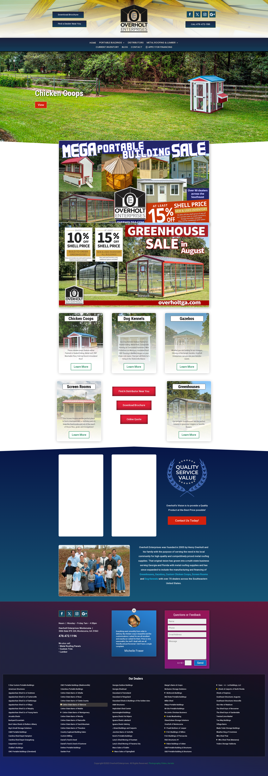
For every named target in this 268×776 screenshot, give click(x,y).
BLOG (125, 47)
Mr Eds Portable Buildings (174, 709)
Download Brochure (68, 14)
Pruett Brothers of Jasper (176, 728)
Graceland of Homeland (122, 693)
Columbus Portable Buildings (72, 689)
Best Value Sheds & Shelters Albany (23, 724)
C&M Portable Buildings (18, 732)
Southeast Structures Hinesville (228, 701)
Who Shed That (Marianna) (228, 740)
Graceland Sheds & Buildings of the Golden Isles (131, 701)
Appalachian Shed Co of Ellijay (20, 705)
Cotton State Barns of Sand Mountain (75, 724)
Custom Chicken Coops (178, 574)
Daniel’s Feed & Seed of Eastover (73, 744)
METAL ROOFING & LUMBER (161, 43)
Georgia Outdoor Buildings (123, 685)
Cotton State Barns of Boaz (71, 697)
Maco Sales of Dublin (121, 748)
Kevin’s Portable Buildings (122, 736)
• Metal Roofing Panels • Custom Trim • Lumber (70, 649)
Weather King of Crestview (226, 732)
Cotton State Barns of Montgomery (76, 713)
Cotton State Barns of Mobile (72, 709)
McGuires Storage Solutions (175, 689)
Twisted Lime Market (224, 716)
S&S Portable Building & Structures (178, 752)
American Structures (17, 689)
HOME (93, 43)
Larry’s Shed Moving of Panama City (126, 744)
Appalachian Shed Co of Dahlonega (22, 701)
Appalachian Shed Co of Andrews (22, 693)
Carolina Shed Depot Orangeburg (21, 740)
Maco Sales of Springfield (124, 752)
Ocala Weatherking (174, 716)
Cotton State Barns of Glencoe (74, 705)
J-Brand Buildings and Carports (125, 728)
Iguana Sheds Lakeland (122, 720)
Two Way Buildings (223, 720)
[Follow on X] (197, 14)
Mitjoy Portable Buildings (174, 705)
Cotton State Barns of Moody (72, 716)
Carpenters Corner (16, 744)
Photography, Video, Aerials (161, 763)
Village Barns (221, 724)
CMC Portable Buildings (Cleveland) (22, 752)
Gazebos (49, 93)
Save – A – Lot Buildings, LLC (229, 685)
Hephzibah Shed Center (122, 709)
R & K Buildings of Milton (176, 732)
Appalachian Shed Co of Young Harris (23, 713)
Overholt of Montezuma (174, 724)
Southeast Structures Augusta (228, 697)
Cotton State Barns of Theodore (73, 728)
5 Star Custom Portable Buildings (21, 685)
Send (200, 663)
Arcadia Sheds (14, 716)
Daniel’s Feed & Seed (69, 740)
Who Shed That (222, 736)
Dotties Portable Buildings (71, 748)
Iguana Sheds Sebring (121, 724)
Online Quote (134, 419)
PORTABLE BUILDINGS (110, 43)
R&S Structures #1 (172, 740)
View (41, 105)
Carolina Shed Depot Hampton (20, 736)
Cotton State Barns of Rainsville (73, 720)
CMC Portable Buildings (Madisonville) (75, 685)
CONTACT (136, 47)
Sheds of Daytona (223, 693)
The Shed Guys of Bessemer (227, 709)
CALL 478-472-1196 (200, 24)
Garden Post (65, 752)
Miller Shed (169, 701)
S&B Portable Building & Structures (178, 748)
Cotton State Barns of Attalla (72, 693)
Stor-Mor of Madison (224, 705)
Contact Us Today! (187, 520)
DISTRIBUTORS (136, 43)
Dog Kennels (151, 578)
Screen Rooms (200, 574)
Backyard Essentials (16, 720)
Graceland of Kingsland (122, 697)
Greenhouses (147, 574)
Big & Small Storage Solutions (20, 728)
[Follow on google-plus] (212, 14)
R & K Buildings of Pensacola (176, 736)
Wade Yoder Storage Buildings (228, 728)
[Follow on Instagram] (205, 14)
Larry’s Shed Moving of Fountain (125, 740)
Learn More (81, 366)
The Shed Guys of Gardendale (228, 713)
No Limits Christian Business (176, 713)
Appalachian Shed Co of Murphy (21, 709)
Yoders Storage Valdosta (226, 744)
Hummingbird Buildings (122, 713)
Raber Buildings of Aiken (176, 744)
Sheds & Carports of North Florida (231, 689)
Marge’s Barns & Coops (174, 685)
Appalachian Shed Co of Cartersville (23, 697)
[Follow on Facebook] (190, 14)
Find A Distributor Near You (134, 391)
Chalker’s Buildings (16, 748)
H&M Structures (119, 705)
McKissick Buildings (174, 693)
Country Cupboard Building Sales (73, 732)
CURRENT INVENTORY (107, 47)
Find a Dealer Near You (69, 23)
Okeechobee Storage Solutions (177, 720)
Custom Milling (66, 736)
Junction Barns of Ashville (123, 732)
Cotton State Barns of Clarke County (74, 701)
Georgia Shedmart (120, 689)
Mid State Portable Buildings (175, 697)
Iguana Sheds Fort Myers (122, 716)
